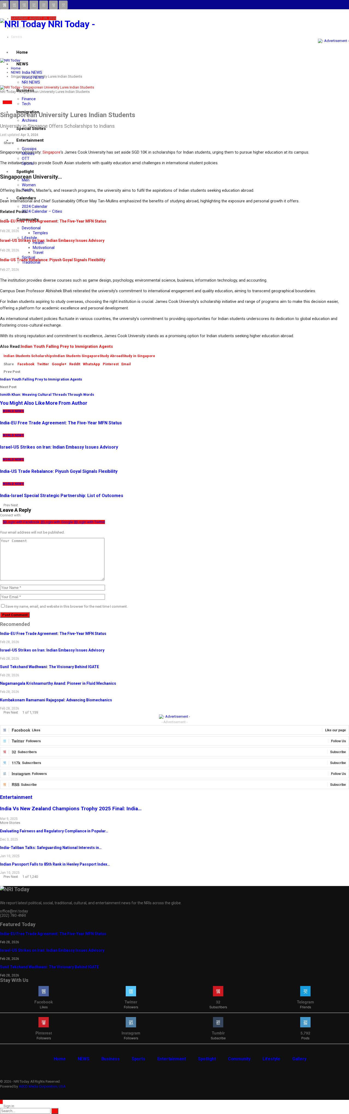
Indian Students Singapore (77, 356)
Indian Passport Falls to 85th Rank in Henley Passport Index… (55, 864)
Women (29, 184)
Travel (38, 252)
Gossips (29, 148)
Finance (29, 98)
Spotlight (25, 171)
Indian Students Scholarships (29, 356)
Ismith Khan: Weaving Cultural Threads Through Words (47, 394)
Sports (138, 1058)
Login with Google (59, 522)
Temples (40, 232)
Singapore (52, 152)
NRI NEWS (31, 82)
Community (239, 1058)
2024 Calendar (34, 206)
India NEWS (32, 72)
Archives (29, 120)
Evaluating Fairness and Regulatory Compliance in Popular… (54, 831)
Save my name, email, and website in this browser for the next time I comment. (66, 606)
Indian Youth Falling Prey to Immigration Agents (67, 346)
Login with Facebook (23, 522)
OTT (25, 158)
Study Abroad (111, 356)
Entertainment (30, 140)
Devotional (31, 228)
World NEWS (13, 411)
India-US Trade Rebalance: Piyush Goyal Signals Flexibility (52, 260)
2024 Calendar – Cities (42, 211)
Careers (16, 37)
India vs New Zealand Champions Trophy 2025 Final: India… (71, 808)
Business (110, 1058)
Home (22, 52)
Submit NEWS (21, 27)
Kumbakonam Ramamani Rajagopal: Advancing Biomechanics (56, 700)
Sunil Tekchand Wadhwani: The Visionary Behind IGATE (49, 667)
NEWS (22, 64)
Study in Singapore (139, 356)
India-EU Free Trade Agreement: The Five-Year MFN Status (53, 221)
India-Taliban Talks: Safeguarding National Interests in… (51, 847)
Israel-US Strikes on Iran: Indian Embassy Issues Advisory (52, 240)
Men (25, 180)
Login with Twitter (91, 522)
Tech (26, 103)
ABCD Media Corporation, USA (42, 1086)
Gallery (299, 1058)
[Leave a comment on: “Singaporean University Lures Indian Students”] (1, 139)
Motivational (44, 247)
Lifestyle (29, 237)
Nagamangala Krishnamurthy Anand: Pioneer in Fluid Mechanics (58, 683)
